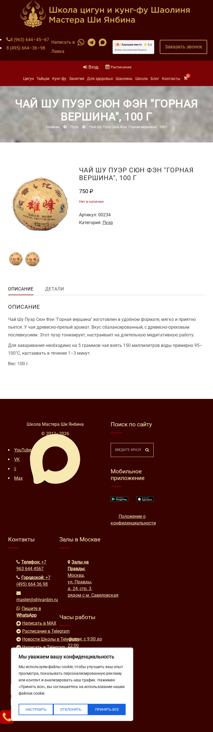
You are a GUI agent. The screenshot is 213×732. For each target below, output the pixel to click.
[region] (72, 684)
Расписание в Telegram (36, 631)
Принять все (107, 709)
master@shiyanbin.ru (37, 599)
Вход (93, 67)
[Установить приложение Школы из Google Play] (119, 500)
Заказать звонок (183, 47)
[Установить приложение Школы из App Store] (145, 500)
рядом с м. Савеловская (93, 595)
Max (18, 478)
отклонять (70, 709)
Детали (54, 289)
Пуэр (108, 222)
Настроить (36, 709)
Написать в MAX (36, 623)
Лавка (57, 51)
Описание (21, 289)
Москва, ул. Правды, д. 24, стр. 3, (80, 582)
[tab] (25, 289)
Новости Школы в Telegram (36, 639)
